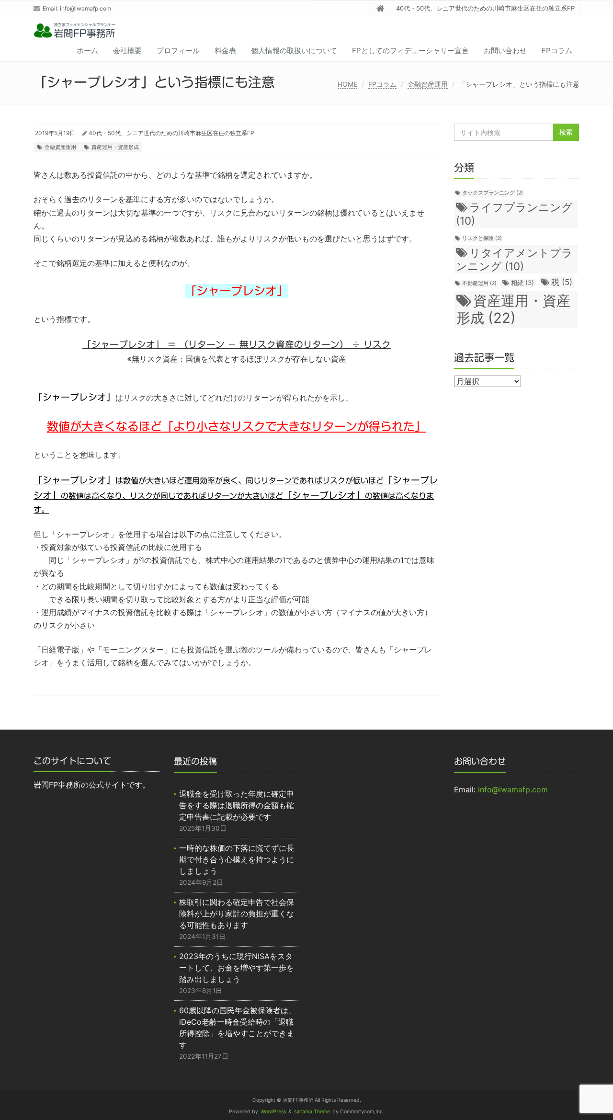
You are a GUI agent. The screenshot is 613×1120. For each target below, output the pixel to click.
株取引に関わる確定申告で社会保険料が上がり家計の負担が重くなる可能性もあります (236, 913)
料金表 (225, 50)
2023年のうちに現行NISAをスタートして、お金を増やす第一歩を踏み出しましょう (236, 967)
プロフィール (178, 50)
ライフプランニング (514, 214)
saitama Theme (312, 1112)
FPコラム (557, 50)
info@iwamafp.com (85, 8)
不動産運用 (479, 283)
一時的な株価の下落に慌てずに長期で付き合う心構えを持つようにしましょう (236, 859)
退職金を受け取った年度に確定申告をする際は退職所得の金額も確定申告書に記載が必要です (236, 805)
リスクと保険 (482, 238)
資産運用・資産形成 (115, 147)
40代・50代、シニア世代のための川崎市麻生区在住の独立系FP (171, 133)
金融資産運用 (428, 84)
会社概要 (127, 50)
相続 (522, 282)
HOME (347, 84)
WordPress (273, 1112)
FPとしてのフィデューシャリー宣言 (410, 50)
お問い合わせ (505, 50)
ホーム (87, 50)
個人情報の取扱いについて (294, 50)
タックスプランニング (492, 193)
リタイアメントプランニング (514, 259)
